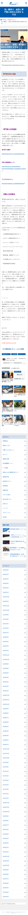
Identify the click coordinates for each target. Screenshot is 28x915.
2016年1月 (6, 852)
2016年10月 (6, 811)
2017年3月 (6, 789)
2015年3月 (6, 896)
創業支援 (5, 490)
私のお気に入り (7, 499)
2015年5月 (6, 887)
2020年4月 (6, 641)
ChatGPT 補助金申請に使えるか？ (17, 542)
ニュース (5, 508)
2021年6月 (6, 619)
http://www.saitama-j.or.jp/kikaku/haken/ (12, 183)
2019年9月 (6, 664)
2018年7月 (6, 717)
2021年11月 (6, 605)
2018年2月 (6, 740)
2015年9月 (6, 870)
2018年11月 (6, 699)
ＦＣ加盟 (5, 468)
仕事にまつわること (8, 450)
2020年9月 (6, 637)
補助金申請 (6, 477)
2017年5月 (6, 780)
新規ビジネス (6, 445)
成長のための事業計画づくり (11, 472)
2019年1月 (6, 690)
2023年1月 (6, 592)
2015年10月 (6, 865)
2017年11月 (6, 753)
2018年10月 (6, 704)
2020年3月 (6, 646)
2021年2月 (6, 628)
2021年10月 (6, 610)
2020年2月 (6, 650)
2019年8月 (6, 668)
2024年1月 (6, 574)
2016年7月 (6, 825)
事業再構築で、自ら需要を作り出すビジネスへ (17, 548)
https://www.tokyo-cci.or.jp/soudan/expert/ (13, 154)
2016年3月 (6, 843)
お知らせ (5, 503)
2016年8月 (6, 820)
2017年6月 (6, 776)
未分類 (4, 517)
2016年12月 (6, 802)
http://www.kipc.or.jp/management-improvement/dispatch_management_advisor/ (14, 169)
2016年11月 (6, 807)
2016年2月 (6, 847)
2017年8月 (6, 767)
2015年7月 (6, 878)
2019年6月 (6, 673)
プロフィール (22, 354)
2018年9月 (6, 708)
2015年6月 (6, 883)
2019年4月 (6, 677)
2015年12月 (6, 856)
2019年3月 (6, 682)
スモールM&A (6, 494)
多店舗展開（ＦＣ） (8, 463)
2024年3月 (6, 570)
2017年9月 (6, 762)
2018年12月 (6, 695)
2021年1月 (6, 632)
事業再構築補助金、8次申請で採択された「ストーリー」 (14, 556)
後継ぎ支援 (6, 459)
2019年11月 (6, 655)
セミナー (5, 454)
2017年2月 (6, 793)
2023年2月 (6, 588)
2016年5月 (6, 834)
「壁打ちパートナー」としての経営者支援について (17, 536)
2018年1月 (6, 744)
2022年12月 (6, 596)
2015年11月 (6, 861)
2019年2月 (6, 686)
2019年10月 (6, 659)
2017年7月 (6, 771)
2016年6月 (6, 829)
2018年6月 (6, 722)
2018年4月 (6, 731)
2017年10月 (6, 758)
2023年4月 (6, 579)
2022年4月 (6, 601)
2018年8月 (6, 713)
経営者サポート (6, 354)
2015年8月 (6, 874)
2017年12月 (6, 749)
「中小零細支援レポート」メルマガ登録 (13, 349)
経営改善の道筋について (17, 529)
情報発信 (5, 441)
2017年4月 (6, 785)
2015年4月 (6, 892)
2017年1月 (6, 798)
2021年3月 (6, 623)
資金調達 (15, 354)
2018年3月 (6, 735)
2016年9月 (6, 816)
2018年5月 (6, 726)
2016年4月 (6, 838)
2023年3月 (6, 583)
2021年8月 (6, 614)
